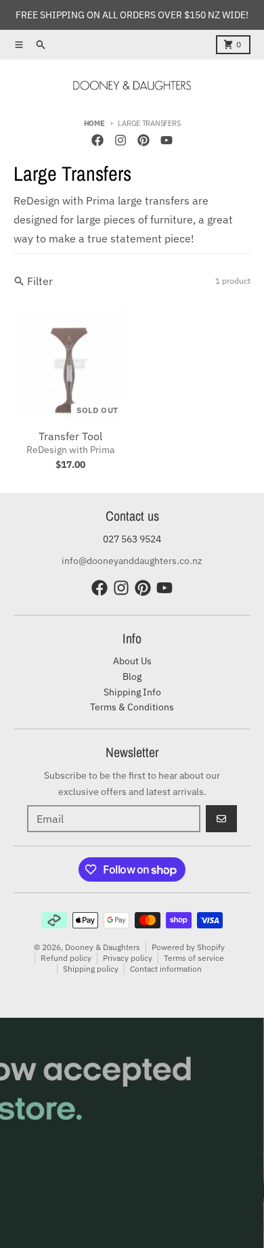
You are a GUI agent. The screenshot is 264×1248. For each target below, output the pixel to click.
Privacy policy (127, 958)
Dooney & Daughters (102, 947)
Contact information (166, 969)
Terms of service (194, 958)
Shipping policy (90, 969)
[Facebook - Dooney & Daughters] (97, 140)
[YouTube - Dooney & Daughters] (166, 140)
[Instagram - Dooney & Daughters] (120, 140)
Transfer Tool (70, 436)
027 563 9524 (132, 539)
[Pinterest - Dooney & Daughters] (143, 140)
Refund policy (66, 958)
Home (94, 123)
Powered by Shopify (188, 947)
